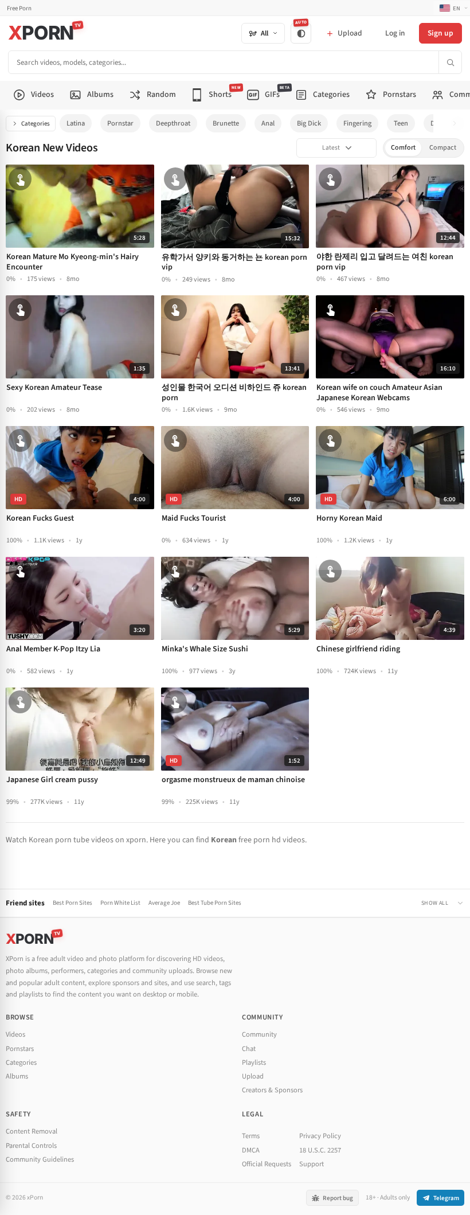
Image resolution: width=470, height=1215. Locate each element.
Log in (395, 33)
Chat (249, 1049)
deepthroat (173, 123)
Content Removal (31, 1131)
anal (268, 123)
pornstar (120, 123)
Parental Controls (31, 1145)
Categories (35, 123)
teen (401, 123)
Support (311, 1164)
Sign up (440, 33)
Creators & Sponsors (272, 1090)
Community (259, 1034)
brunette (226, 123)
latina (75, 123)
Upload (253, 1076)
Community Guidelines (40, 1159)
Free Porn (19, 8)
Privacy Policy (320, 1136)
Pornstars (20, 1049)
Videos (15, 1034)
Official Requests (266, 1164)
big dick (309, 123)
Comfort (403, 148)
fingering (357, 123)
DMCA (251, 1150)
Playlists (254, 1062)
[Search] (449, 62)
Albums (17, 1076)
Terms (251, 1136)
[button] (458, 123)
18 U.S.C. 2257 (320, 1150)
